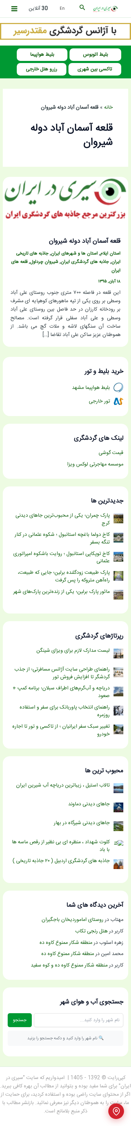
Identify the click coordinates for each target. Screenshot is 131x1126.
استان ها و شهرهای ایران (74, 253)
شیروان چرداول (44, 262)
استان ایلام (110, 253)
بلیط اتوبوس (95, 54)
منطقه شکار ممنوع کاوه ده (65, 943)
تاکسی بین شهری (95, 69)
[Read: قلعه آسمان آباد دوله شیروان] (65, 200)
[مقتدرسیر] (65, 32)
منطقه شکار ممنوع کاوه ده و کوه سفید (69, 965)
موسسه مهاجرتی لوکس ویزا (95, 464)
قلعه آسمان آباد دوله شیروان (85, 241)
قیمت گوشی (111, 453)
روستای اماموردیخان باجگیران (72, 920)
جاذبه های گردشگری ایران (85, 262)
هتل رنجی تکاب (91, 931)
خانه (108, 107)
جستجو (20, 1020)
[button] (82, 8)
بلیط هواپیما (42, 54)
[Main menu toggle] (14, 8)
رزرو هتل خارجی (41, 69)
